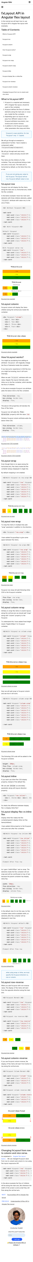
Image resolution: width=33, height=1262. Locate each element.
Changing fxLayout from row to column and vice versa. (15, 93)
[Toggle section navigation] (2, 7)
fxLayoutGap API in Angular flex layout (15, 1196)
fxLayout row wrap (8, 60)
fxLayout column (7, 44)
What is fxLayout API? (9, 34)
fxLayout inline (7, 71)
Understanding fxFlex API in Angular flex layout (15, 1202)
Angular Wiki (6, 2)
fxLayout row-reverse (9, 81)
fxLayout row (6, 39)
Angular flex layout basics (13, 1157)
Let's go (17, 1239)
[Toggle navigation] (30, 2)
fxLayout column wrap (9, 65)
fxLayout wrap (7, 55)
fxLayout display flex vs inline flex (12, 76)
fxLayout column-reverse (10, 87)
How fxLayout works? (9, 50)
